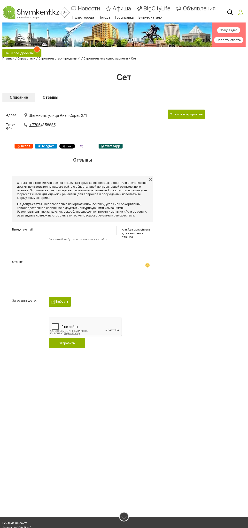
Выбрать (62, 301)
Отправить (67, 343)
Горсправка (124, 17)
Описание (19, 97)
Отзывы (50, 97)
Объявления (199, 8)
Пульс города (83, 17)
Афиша (122, 8)
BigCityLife (157, 8)
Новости (89, 8)
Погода (104, 17)
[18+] (30, 12)
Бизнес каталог (151, 17)
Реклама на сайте (14, 523)
